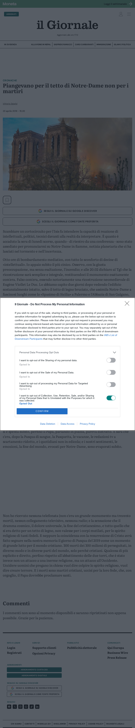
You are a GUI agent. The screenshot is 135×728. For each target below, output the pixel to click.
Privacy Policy (87, 423)
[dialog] (67, 364)
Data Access (67, 423)
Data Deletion (47, 423)
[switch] (111, 360)
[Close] (128, 304)
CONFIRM (42, 411)
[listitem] (67, 352)
